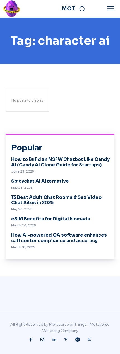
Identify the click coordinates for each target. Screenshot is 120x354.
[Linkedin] (54, 339)
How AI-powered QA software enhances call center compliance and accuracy (59, 237)
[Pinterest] (65, 339)
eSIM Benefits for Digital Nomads (50, 219)
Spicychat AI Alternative (40, 181)
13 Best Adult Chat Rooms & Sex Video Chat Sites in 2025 (56, 200)
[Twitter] (89, 339)
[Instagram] (42, 339)
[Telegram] (77, 339)
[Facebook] (30, 339)
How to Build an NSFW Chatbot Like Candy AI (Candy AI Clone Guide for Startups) (60, 161)
